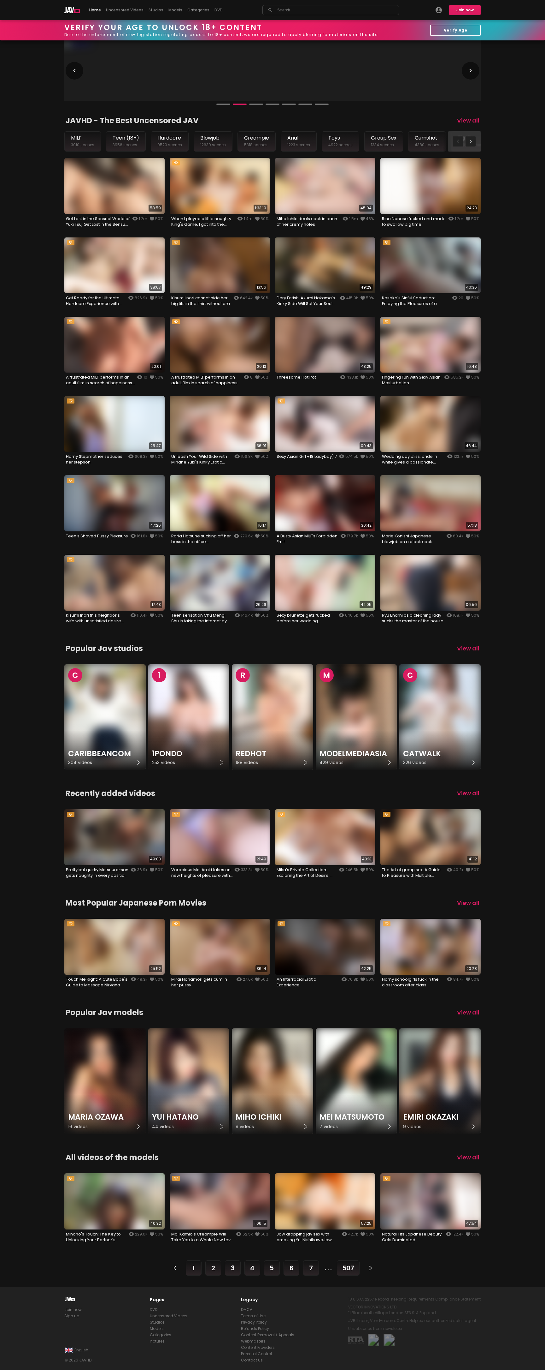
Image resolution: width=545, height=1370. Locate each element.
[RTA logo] (356, 1340)
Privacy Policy (254, 1322)
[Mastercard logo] (373, 1340)
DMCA (246, 1309)
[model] (105, 1081)
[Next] (370, 1268)
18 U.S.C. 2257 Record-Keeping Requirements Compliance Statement (414, 1299)
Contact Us (252, 1360)
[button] (223, 104)
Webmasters (253, 1341)
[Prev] (175, 1268)
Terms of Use (253, 1316)
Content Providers (258, 1347)
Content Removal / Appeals (267, 1334)
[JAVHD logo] (72, 10)
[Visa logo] (389, 1340)
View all (468, 120)
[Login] (438, 10)
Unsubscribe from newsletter (375, 1328)
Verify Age (455, 30)
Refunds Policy (255, 1328)
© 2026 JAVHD (77, 1360)
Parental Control (256, 1353)
